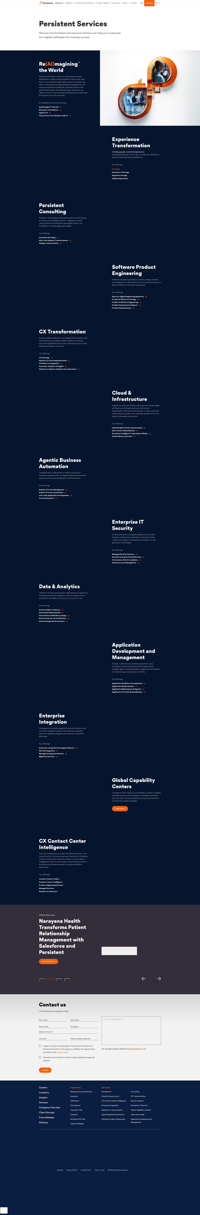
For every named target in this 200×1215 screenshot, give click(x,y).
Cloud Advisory (122, 436)
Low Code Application (54, 495)
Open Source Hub (137, 1115)
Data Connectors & (52, 618)
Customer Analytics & (51, 366)
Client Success (46, 1113)
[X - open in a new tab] (144, 1154)
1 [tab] (42, 979)
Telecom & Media (77, 1124)
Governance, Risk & (125, 560)
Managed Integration (51, 754)
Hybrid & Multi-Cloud (127, 428)
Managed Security (123, 554)
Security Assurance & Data (126, 557)
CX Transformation (62, 332)
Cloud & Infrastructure (110, 1096)
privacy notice (62, 1052)
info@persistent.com (137, 1049)
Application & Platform (127, 683)
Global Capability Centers (141, 1110)
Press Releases (46, 1118)
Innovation (47, 238)
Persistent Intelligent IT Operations (130, 434)
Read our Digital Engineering (128, 297)
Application (123, 686)
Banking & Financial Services (81, 1092)
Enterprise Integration (110, 1105)
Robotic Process (51, 492)
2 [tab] (50, 979)
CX (44, 358)
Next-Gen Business (53, 240)
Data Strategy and (52, 621)
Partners (43, 1103)
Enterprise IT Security (139, 1105)
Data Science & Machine (52, 615)
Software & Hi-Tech (77, 1119)
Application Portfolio (127, 692)
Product (121, 308)
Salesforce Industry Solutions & (57, 369)
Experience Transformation (112, 1110)
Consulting (135, 1092)
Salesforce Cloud (53, 361)
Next (159, 978)
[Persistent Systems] (46, 1170)
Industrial (74, 1115)
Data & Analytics (59, 586)
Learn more (120, 809)
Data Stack (50, 613)
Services (58, 3)
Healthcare (74, 1101)
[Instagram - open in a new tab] (144, 1201)
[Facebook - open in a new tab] (144, 1185)
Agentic (43, 113)
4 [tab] (67, 979)
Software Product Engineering (113, 1119)
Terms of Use (99, 1170)
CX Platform (49, 363)
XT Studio (116, 169)
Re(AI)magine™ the (49, 107)
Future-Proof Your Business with (53, 116)
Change (48, 243)
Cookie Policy (86, 1170)
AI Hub (99, 3)
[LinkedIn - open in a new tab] (144, 1139)
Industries (68, 3)
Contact (149, 3)
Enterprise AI (48, 110)
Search (142, 3)
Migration (46, 757)
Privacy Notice (72, 1170)
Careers (134, 3)
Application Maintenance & (126, 689)
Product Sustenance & (125, 305)
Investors (44, 1093)
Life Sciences (75, 1105)
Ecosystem (116, 3)
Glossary (43, 1123)
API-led (47, 751)
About (125, 3)
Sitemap (60, 1170)
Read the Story (48, 961)
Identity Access (124, 563)
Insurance (74, 1096)
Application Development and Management (133, 651)
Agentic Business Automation (113, 1115)
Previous (143, 978)
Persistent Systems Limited (46, 3)
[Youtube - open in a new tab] (144, 1170)
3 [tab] (59, 979)
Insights (106, 3)
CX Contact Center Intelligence (114, 1101)
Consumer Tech (76, 1110)
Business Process (51, 490)
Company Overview (49, 1108)
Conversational (46, 498)
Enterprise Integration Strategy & (56, 748)
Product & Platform (124, 299)
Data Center (123, 431)
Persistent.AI (106, 1092)
